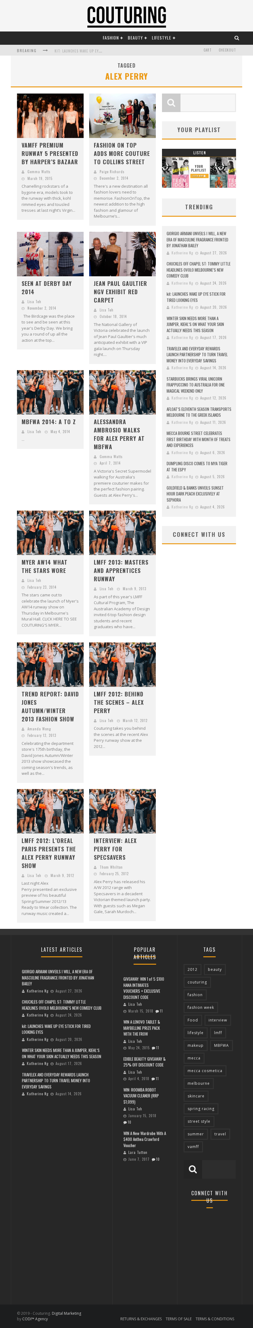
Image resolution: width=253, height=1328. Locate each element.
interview (218, 1020)
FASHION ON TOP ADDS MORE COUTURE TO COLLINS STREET (122, 153)
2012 (192, 969)
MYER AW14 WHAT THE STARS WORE (45, 566)
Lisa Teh (34, 301)
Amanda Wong (39, 728)
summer (196, 1134)
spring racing (201, 1108)
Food (193, 1020)
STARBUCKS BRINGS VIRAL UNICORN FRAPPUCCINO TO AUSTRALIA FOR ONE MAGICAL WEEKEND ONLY (196, 385)
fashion (195, 994)
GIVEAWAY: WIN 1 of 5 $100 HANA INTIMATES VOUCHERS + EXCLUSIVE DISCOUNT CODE (143, 988)
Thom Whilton (111, 867)
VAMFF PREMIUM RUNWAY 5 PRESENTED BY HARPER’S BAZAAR (50, 153)
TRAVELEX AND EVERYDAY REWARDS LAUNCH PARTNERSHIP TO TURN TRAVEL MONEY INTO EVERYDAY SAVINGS (197, 354)
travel (220, 1134)
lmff (218, 1032)
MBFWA (221, 1045)
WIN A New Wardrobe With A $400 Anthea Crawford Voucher (144, 1139)
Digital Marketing (66, 1313)
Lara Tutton (137, 1152)
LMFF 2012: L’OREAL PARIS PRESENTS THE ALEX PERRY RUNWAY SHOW (49, 853)
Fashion (111, 37)
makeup (196, 1045)
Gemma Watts (39, 171)
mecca (194, 1058)
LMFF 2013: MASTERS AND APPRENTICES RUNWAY (121, 570)
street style (199, 1121)
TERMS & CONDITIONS (215, 1319)
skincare (196, 1096)
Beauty (135, 37)
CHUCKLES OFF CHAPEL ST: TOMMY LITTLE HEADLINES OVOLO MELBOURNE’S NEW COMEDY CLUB (198, 270)
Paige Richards (112, 171)
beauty (215, 969)
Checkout (227, 50)
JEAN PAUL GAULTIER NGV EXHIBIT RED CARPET (120, 291)
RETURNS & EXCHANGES (141, 1319)
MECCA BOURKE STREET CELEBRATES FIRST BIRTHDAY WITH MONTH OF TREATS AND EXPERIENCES (198, 439)
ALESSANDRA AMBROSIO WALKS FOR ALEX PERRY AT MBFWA (119, 434)
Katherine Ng (182, 252)
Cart (208, 50)
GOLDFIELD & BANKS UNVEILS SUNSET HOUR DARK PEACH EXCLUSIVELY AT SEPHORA (195, 494)
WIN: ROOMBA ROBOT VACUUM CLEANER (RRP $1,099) (141, 1096)
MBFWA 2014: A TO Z (49, 422)
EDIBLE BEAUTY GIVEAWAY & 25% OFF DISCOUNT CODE (144, 1062)
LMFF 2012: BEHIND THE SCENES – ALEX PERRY (119, 702)
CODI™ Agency (35, 1319)
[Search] (237, 37)
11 (161, 1011)
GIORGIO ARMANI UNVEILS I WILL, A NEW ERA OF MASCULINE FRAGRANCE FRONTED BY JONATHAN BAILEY (197, 239)
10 (129, 1122)
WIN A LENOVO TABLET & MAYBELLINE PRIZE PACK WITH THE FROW (141, 1028)
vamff (193, 1146)
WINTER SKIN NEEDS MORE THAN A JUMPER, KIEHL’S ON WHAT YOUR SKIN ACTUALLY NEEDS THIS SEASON (195, 324)
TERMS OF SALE (179, 1319)
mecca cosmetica (205, 1070)
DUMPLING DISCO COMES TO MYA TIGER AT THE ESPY (197, 466)
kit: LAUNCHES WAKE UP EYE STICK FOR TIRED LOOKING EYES (196, 297)
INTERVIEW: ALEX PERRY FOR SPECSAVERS (115, 849)
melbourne (199, 1083)
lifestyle (196, 1032)
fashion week (201, 1007)
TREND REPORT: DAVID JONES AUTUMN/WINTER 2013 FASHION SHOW (50, 706)
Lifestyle (161, 37)
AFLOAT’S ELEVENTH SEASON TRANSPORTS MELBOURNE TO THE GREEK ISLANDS (199, 412)
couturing (197, 982)
